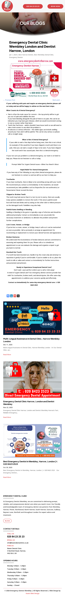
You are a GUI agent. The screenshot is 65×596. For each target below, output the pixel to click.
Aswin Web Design (32, 593)
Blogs (7, 521)
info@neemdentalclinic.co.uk (17, 543)
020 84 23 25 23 (32, 6)
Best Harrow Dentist (26, 55)
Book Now (55, 6)
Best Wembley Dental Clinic (43, 55)
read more (7, 355)
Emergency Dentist (16, 57)
